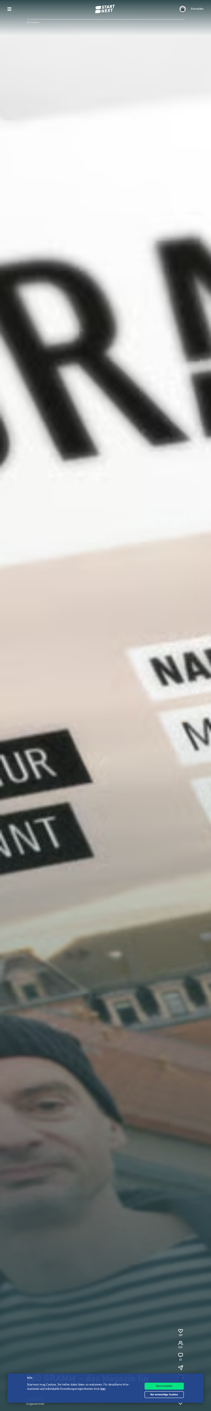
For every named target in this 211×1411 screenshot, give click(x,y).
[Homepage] (105, 9)
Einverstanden (164, 1386)
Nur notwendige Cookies (164, 1395)
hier (103, 1389)
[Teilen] (180, 1367)
